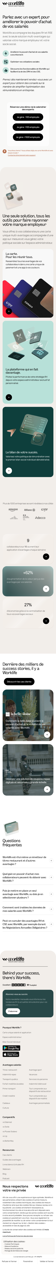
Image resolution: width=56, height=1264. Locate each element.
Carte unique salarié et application (17, 1032)
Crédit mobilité (9, 1096)
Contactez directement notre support (22, 155)
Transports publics (10, 1079)
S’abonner (12, 1011)
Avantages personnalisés (39, 1103)
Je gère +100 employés (28, 127)
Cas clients (7, 1155)
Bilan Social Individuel (11, 1042)
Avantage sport (35, 1070)
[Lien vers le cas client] (28, 715)
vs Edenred (7, 1122)
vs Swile (6, 1126)
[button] (28, 860)
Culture (6, 1108)
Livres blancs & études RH (13, 1164)
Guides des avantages (12, 1159)
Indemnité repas (9, 1074)
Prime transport (9, 1088)
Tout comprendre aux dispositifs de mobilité (38, 1097)
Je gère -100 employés (28, 117)
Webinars (6, 1169)
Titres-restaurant (10, 1070)
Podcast (6, 1178)
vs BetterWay (8, 1141)
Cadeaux (6, 1103)
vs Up (5, 1136)
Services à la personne (38, 1079)
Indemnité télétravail (37, 1084)
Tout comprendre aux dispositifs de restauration (40, 1089)
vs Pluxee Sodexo (10, 1131)
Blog (4, 1174)
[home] (13, 4)
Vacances (33, 1074)
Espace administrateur (12, 1037)
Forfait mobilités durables (13, 1084)
